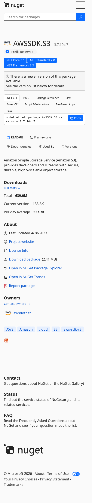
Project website (21, 241)
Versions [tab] (70, 146)
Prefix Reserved (22, 52)
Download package (24, 259)
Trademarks (13, 484)
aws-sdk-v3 (73, 329)
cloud (43, 329)
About (40, 473)
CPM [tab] (68, 98)
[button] (75, 118)
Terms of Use (58, 473)
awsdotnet (22, 313)
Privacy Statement (54, 479)
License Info (18, 250)
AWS (9, 329)
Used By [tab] (48, 146)
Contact (12, 378)
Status (11, 394)
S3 (56, 329)
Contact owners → (17, 304)
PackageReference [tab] (47, 98)
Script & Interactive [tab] (37, 104)
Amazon (26, 329)
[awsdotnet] (8, 313)
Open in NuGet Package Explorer (35, 268)
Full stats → (12, 188)
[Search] (80, 17)
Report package (22, 285)
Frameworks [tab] (42, 137)
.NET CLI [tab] (11, 98)
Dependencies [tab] (20, 146)
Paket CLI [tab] (12, 104)
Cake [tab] (9, 111)
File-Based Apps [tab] (65, 104)
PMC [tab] (26, 98)
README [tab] (16, 137)
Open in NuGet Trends (27, 277)
